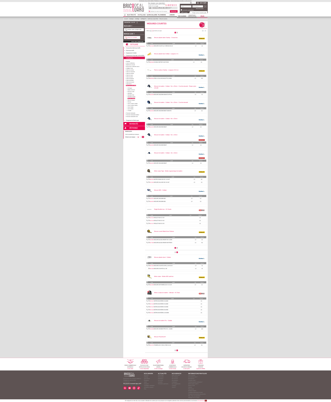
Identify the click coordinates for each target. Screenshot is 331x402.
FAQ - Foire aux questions (194, 395)
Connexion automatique (188, 10)
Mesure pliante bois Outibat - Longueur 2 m (166, 53)
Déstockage (133, 128)
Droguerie (182, 16)
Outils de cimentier (130, 73)
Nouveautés (133, 123)
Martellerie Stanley (131, 96)
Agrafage (128, 61)
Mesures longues (131, 100)
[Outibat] (202, 57)
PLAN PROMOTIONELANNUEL (158, 367)
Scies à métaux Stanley (133, 105)
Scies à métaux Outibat (132, 103)
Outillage (142, 15)
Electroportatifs (130, 50)
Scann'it (173, 387)
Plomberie (162, 15)
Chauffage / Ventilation (192, 16)
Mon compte (203, 3)
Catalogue (131, 18)
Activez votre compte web (134, 29)
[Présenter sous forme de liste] (203, 31)
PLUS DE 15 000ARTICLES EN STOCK (144, 367)
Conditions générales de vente (195, 392)
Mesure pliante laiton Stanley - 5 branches (166, 37)
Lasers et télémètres (130, 63)
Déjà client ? (128, 26)
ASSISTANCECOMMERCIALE (172, 367)
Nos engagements (176, 383)
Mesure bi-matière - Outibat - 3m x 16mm (165, 153)
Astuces (190, 387)
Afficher (148, 30)
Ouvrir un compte (132, 37)
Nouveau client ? (129, 34)
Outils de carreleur (130, 70)
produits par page (157, 30)
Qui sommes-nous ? (193, 377)
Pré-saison (160, 380)
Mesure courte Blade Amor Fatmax (164, 231)
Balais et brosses (131, 89)
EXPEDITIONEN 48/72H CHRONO (187, 367)
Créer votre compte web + (137, 41)
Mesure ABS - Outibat (160, 190)
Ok (205, 400)
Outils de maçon (129, 75)
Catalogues (174, 382)
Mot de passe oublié (199, 8)
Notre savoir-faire (176, 375)
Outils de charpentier (130, 71)
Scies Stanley (130, 108)
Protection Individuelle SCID (132, 116)
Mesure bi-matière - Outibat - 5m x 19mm (165, 134)
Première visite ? (192, 380)
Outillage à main (129, 68)
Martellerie (130, 93)
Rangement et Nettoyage (132, 120)
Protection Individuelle (130, 113)
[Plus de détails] (149, 46)
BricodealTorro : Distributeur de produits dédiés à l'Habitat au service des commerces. (135, 8)
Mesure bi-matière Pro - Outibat (163, 320)
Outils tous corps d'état (153, 18)
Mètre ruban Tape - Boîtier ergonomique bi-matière (168, 171)
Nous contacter (191, 375)
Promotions (160, 378)
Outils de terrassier (130, 82)
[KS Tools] (202, 213)
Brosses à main (131, 91)
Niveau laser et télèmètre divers (132, 66)
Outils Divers (129, 83)
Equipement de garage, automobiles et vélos (135, 56)
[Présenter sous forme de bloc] (205, 31)
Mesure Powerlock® (160, 336)
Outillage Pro (143, 18)
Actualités (160, 382)
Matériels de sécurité (130, 64)
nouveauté (202, 140)
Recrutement (191, 378)
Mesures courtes (163, 18)
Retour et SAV (191, 385)
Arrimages (130, 88)
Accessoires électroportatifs (133, 48)
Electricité (131, 15)
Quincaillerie (152, 15)
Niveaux (129, 101)
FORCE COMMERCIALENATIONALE (130, 367)
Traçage (129, 110)
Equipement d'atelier (131, 53)
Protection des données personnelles (197, 394)
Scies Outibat (130, 107)
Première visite (129, 22)
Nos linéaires (175, 380)
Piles (202, 16)
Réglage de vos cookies (194, 397)
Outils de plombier (130, 80)
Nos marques (175, 377)
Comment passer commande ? (195, 382)
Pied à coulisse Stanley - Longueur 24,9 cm (166, 70)
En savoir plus (201, 400)
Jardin (172, 15)
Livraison (174, 385)
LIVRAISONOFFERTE (200, 367)
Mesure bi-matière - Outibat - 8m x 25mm (165, 118)
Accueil (126, 18)
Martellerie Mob (131, 95)
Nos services (175, 378)
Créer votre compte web (199, 13)
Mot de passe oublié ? (193, 383)
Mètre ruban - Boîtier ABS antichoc (164, 276)
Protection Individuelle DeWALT (132, 114)
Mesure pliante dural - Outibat (162, 257)
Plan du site (191, 389)
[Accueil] (129, 375)
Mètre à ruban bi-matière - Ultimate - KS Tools (167, 292)
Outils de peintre (129, 76)
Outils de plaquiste (130, 78)
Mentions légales (192, 390)
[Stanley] (202, 41)
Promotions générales (163, 383)
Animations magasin (149, 387)
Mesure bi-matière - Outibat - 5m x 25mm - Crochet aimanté (171, 102)
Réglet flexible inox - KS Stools (162, 209)
